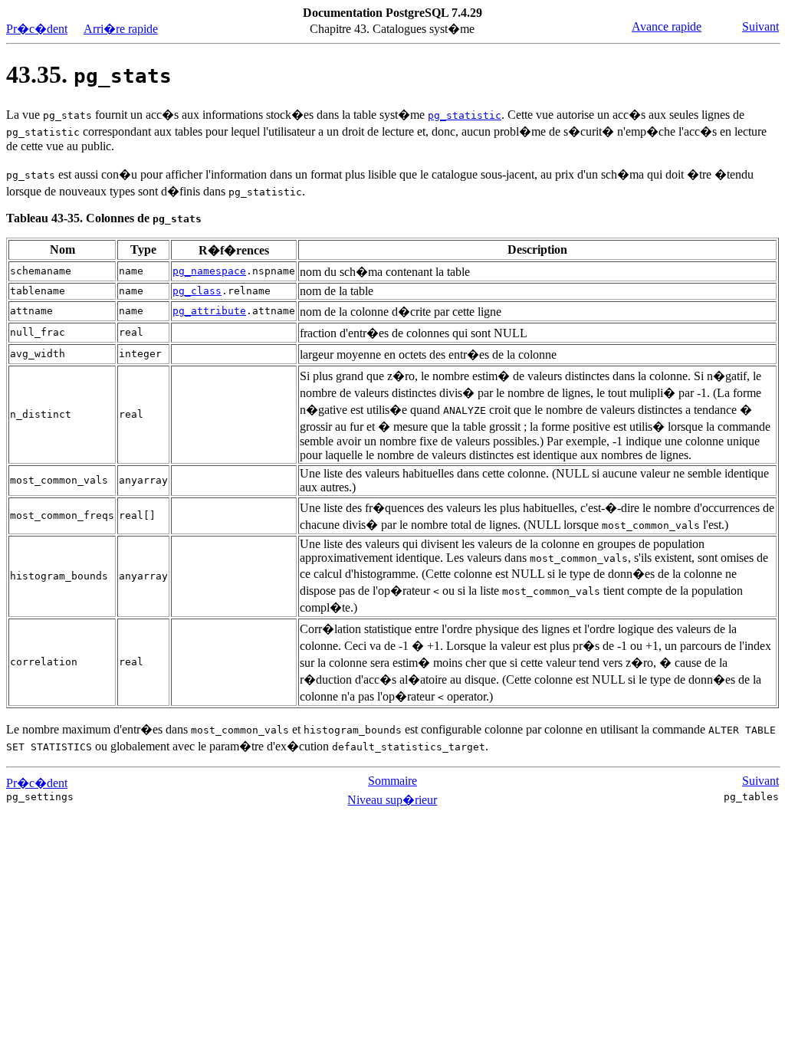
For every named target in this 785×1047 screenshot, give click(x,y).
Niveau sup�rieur (392, 799)
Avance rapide (666, 26)
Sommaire (392, 780)
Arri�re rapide (121, 28)
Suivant (760, 26)
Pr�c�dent (36, 28)
